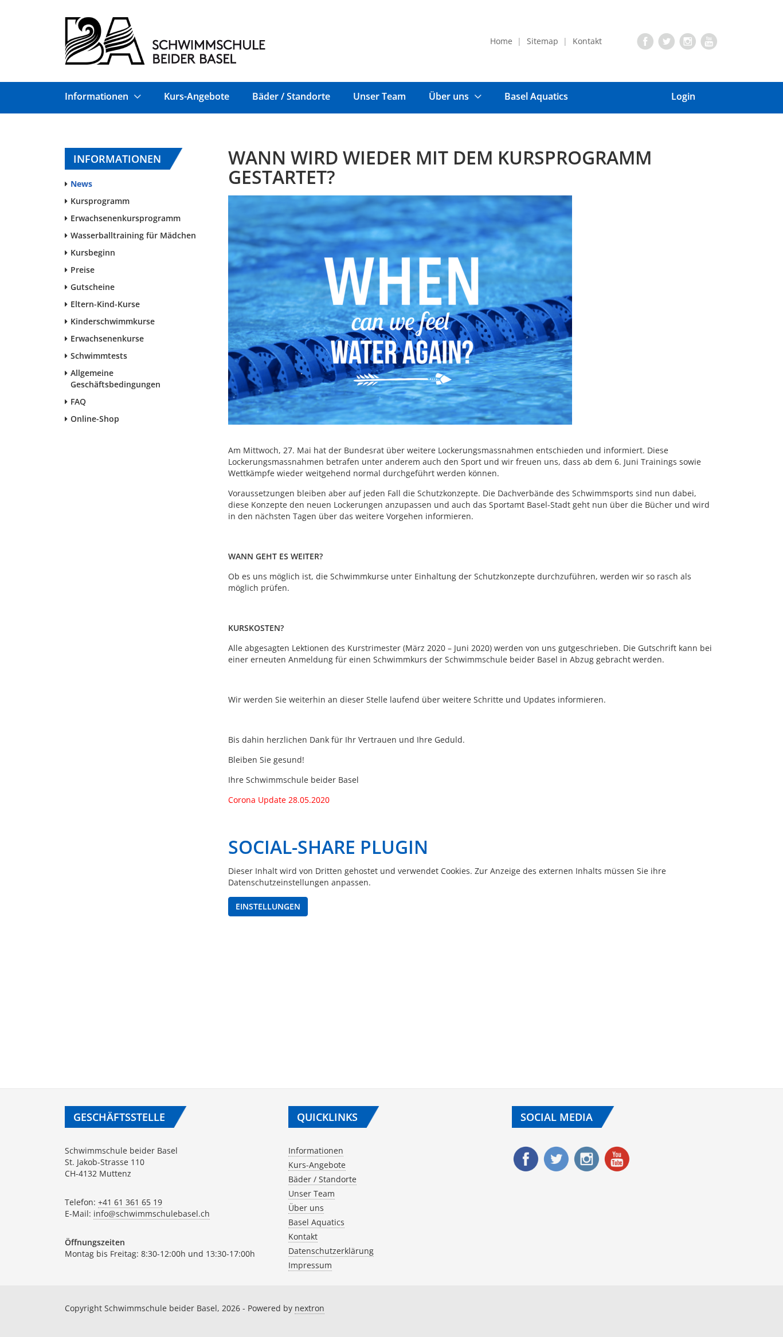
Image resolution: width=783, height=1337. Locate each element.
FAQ (78, 401)
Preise (83, 269)
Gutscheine (93, 286)
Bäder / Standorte (291, 96)
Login (683, 96)
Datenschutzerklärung (331, 1250)
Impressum (310, 1265)
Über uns (449, 96)
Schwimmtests (99, 355)
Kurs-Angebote (196, 96)
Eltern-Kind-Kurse (105, 304)
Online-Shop (95, 418)
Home (501, 41)
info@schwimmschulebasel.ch (151, 1213)
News (81, 183)
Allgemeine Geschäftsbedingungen (115, 378)
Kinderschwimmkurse (113, 321)
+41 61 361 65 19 (130, 1202)
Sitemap (542, 41)
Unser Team (379, 96)
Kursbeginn (93, 252)
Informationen (96, 96)
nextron (309, 1308)
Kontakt (587, 41)
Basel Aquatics (536, 96)
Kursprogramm (100, 200)
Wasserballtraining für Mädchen (133, 235)
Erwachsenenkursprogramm (126, 218)
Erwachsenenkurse (107, 338)
